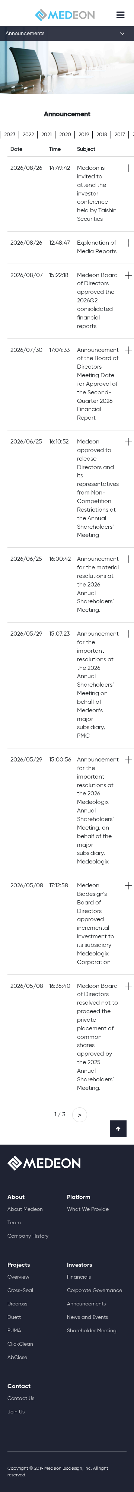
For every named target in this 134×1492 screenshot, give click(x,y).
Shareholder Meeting (92, 1330)
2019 (84, 134)
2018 (101, 134)
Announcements (86, 1304)
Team (14, 1222)
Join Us (16, 1412)
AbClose (17, 1357)
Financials (79, 1277)
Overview (18, 1277)
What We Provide (88, 1209)
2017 (120, 134)
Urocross (17, 1304)
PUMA (14, 1330)
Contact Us (20, 1398)
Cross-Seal (20, 1290)
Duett (14, 1317)
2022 (28, 134)
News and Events (87, 1317)
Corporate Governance (94, 1290)
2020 (65, 134)
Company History (27, 1236)
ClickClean (20, 1344)
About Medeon (25, 1209)
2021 (46, 134)
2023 (9, 134)
